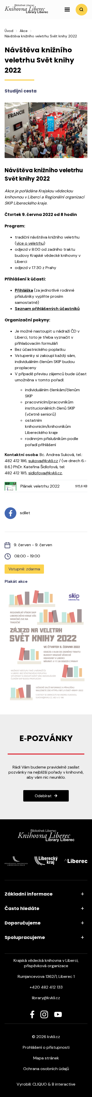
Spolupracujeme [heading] (25, 937)
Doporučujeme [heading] (23, 923)
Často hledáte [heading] (22, 908)
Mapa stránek (46, 1058)
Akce (24, 30)
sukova (34, 460)
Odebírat (43, 795)
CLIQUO (39, 1084)
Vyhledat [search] (81, 9)
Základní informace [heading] (29, 894)
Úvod (9, 30)
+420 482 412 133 (46, 987)
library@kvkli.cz (46, 997)
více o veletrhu (30, 243)
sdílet (24, 512)
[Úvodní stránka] (26, 12)
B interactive (63, 1084)
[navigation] (67, 9)
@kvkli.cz (49, 460)
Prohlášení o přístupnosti (46, 1047)
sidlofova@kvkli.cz (45, 473)
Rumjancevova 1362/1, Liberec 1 (46, 976)
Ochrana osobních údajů (46, 1068)
